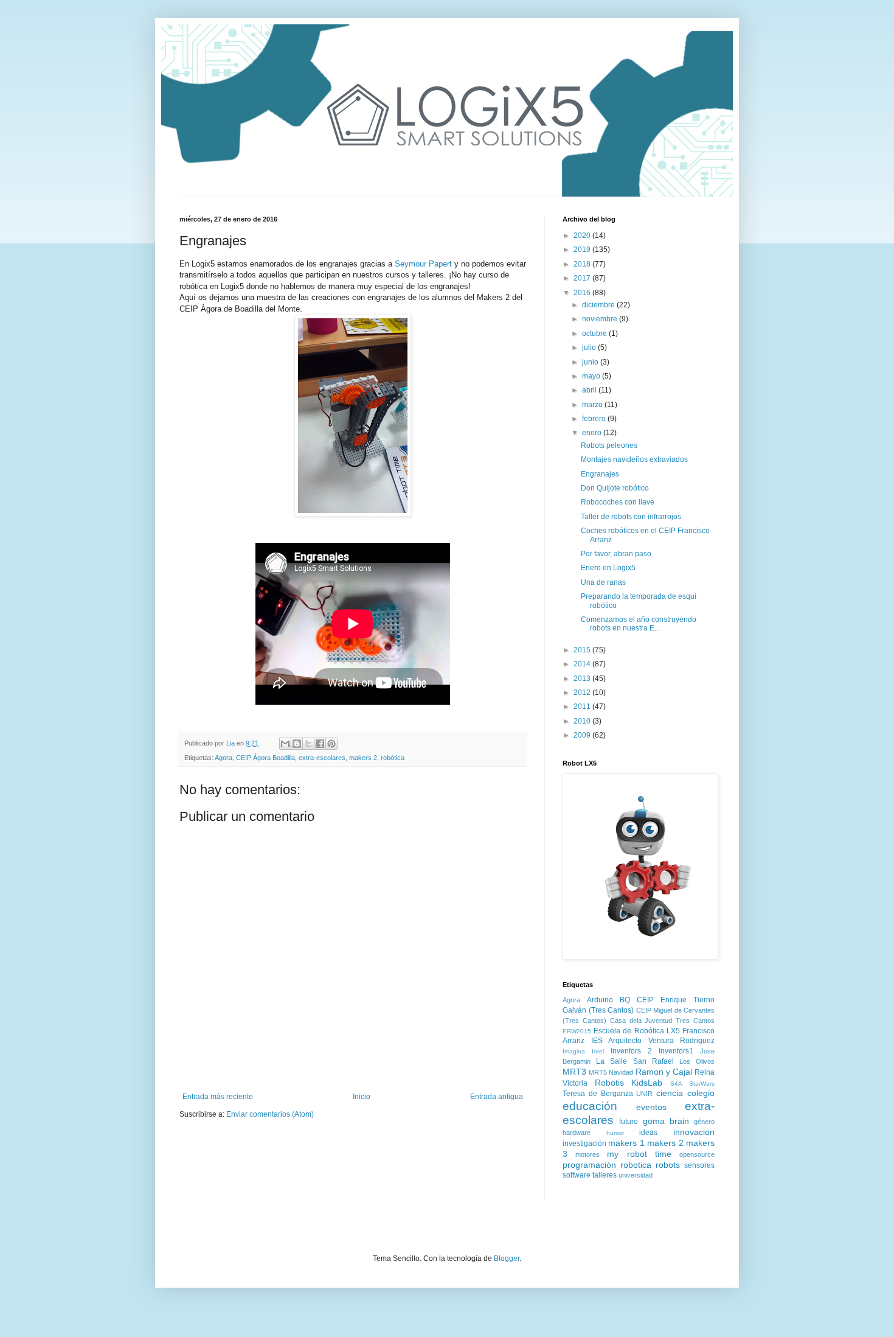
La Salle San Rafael (635, 1061)
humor (615, 1132)
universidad (636, 1175)
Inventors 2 (631, 1051)
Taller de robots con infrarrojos (631, 516)
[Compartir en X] (308, 744)
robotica (635, 1165)
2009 (582, 735)
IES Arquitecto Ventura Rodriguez (653, 1040)
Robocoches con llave (617, 502)
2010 (582, 721)
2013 (582, 678)
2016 (582, 292)
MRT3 (574, 1072)
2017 (582, 278)
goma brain (666, 1121)
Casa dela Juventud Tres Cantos (662, 1020)
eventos (651, 1107)
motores (587, 1154)
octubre (595, 333)
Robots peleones (609, 445)
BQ (625, 1000)
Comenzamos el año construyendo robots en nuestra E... (638, 623)
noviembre (600, 319)
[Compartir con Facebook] (320, 744)
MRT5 (598, 1072)
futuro (628, 1121)
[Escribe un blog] (297, 744)
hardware (577, 1132)
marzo (593, 404)
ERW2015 (577, 1031)
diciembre (599, 305)
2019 (582, 249)
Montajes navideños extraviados (634, 459)
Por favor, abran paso (616, 554)
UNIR (644, 1093)
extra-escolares (322, 757)
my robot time (639, 1154)
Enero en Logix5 (608, 568)
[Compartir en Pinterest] (331, 744)
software (577, 1175)
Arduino (600, 1000)
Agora (223, 757)
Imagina (574, 1051)
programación (589, 1165)
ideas (648, 1132)
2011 (582, 706)
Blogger (506, 1258)
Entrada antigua (496, 1096)
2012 (582, 692)
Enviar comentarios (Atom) (270, 1114)
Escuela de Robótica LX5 (637, 1031)
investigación (584, 1143)
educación (590, 1106)
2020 (582, 235)
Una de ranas (603, 582)
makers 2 (363, 757)
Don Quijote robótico (615, 488)
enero (592, 432)
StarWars (702, 1083)
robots (668, 1165)
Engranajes (600, 474)
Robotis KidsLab (629, 1082)
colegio (701, 1093)
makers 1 (626, 1143)
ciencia (669, 1093)
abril (590, 390)
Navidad (621, 1072)
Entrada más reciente (217, 1096)
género (704, 1121)
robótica (392, 757)
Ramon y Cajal (664, 1072)
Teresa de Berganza (598, 1093)
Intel (598, 1051)
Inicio (361, 1096)
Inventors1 (676, 1051)
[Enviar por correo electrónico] (285, 744)
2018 (582, 264)
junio (591, 362)
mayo (592, 376)
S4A (676, 1083)
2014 (582, 664)
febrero (595, 418)
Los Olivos (697, 1061)
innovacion (694, 1132)
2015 (582, 650)
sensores (699, 1165)
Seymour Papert (423, 263)
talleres (604, 1175)
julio (590, 347)
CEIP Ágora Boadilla (265, 757)
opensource (697, 1154)
